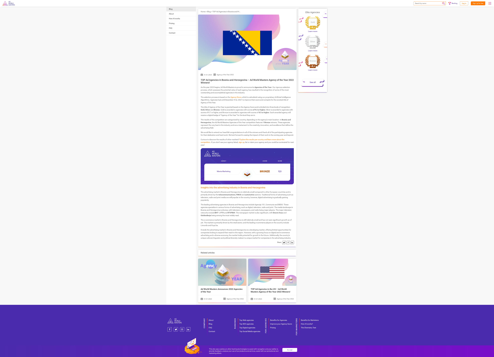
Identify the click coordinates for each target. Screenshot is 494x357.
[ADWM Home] (174, 319)
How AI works (174, 19)
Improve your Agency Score (281, 324)
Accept (290, 350)
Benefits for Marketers (310, 320)
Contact (172, 33)
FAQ (170, 28)
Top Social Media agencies (249, 331)
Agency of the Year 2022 (225, 75)
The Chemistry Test (308, 328)
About (171, 14)
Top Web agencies (246, 320)
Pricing (171, 23)
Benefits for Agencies (278, 320)
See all (313, 82)
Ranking (454, 3)
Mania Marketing (223, 171)
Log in (464, 3)
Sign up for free (478, 3)
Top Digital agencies (247, 328)
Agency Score (236, 97)
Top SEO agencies (246, 324)
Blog (171, 9)
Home (203, 12)
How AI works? (307, 324)
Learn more (312, 31)
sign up (241, 142)
